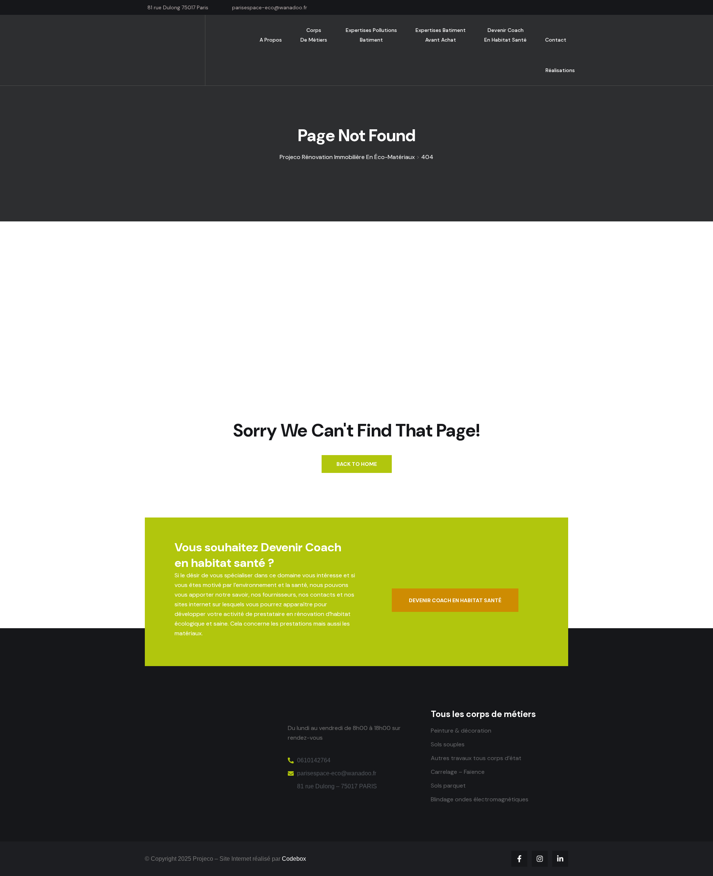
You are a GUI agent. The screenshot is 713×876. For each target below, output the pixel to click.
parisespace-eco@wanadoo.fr (269, 7)
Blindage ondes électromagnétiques (479, 799)
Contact (555, 39)
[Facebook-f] (519, 859)
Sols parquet (448, 785)
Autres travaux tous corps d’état (476, 758)
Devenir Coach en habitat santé (505, 35)
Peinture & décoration (461, 730)
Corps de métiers (313, 35)
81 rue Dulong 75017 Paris (177, 7)
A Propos (271, 39)
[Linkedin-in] (560, 859)
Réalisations (560, 70)
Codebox (294, 859)
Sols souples (448, 744)
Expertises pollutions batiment (371, 35)
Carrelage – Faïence (458, 772)
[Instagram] (540, 859)
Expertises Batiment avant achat (441, 35)
